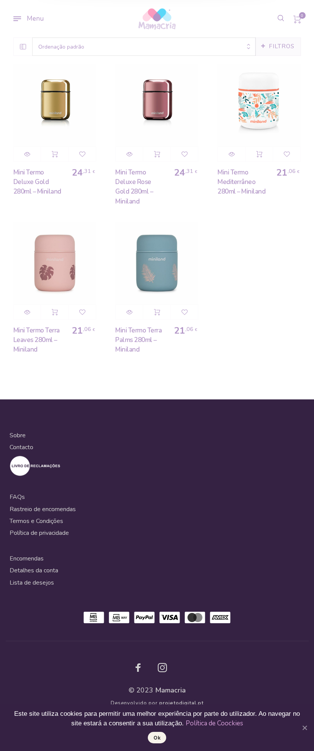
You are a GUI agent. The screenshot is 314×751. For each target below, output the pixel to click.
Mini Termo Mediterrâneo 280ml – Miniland (241, 182)
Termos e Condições (36, 521)
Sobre (18, 435)
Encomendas (27, 558)
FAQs (17, 497)
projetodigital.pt (181, 703)
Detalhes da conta (34, 570)
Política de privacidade (39, 533)
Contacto (21, 447)
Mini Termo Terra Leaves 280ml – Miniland (36, 340)
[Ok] (304, 727)
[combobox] (144, 47)
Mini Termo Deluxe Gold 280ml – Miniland (37, 182)
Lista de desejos (32, 582)
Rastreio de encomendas (43, 509)
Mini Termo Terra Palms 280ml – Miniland (138, 340)
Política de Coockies (214, 723)
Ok (157, 738)
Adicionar (55, 154)
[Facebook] (138, 667)
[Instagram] (162, 667)
